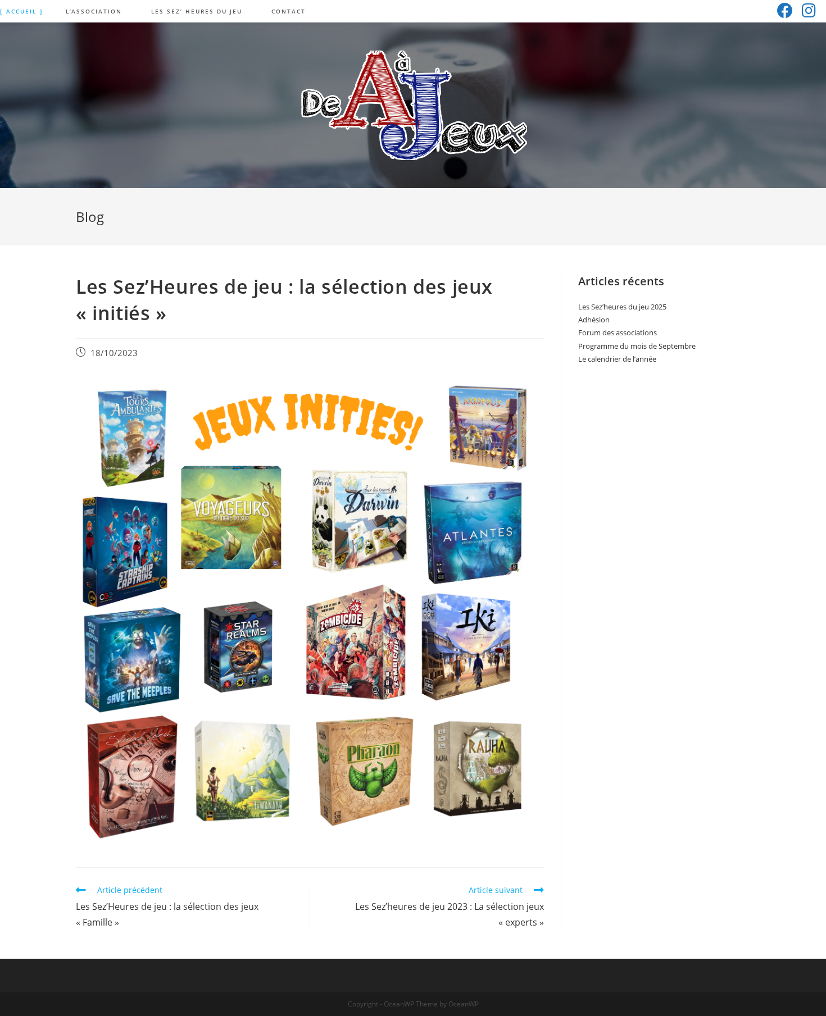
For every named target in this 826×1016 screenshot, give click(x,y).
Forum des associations (617, 332)
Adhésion (594, 320)
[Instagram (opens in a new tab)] (808, 10)
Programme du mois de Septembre (637, 346)
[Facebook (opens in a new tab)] (785, 10)
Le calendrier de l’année (617, 359)
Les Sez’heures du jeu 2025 (622, 307)
